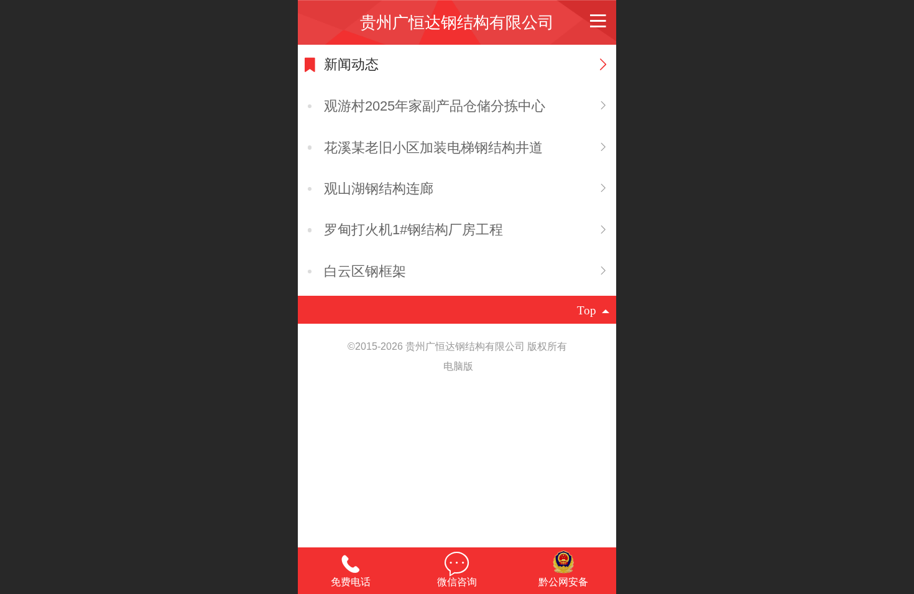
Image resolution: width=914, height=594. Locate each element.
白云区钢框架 (365, 271)
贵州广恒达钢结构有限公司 (457, 22)
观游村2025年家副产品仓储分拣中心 (434, 106)
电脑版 (458, 366)
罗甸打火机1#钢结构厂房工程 (413, 229)
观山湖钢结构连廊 (378, 188)
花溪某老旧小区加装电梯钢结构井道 (433, 147)
